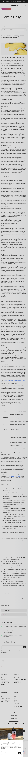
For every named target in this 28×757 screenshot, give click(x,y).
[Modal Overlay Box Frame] (11, 742)
